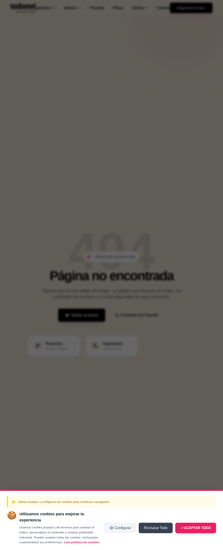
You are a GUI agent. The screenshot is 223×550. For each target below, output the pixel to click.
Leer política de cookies (82, 542)
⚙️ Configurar (120, 528)
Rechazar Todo (155, 528)
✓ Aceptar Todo (196, 528)
